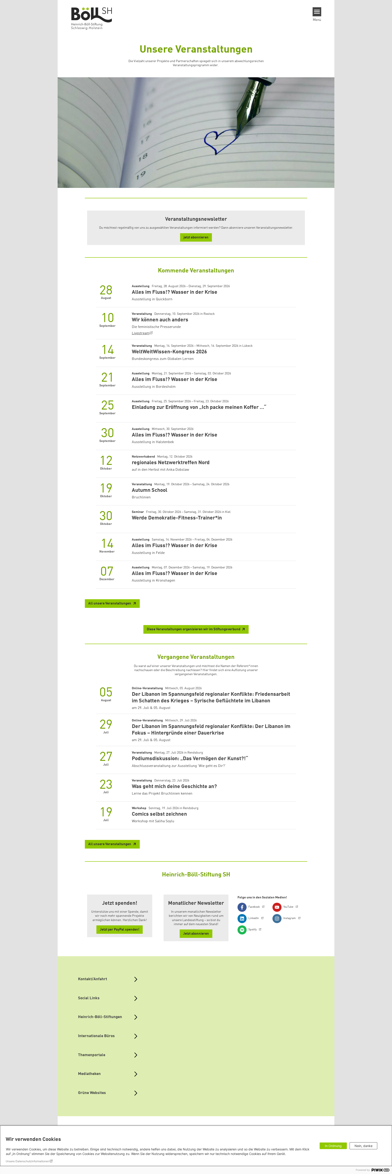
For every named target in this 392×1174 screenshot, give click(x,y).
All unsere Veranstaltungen (110, 603)
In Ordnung (333, 1146)
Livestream (140, 333)
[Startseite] (93, 18)
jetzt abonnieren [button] (196, 237)
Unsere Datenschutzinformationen (27, 1161)
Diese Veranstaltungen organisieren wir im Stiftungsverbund (194, 629)
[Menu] (317, 11)
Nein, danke (363, 1146)
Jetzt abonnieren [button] (196, 934)
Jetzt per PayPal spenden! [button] (119, 929)
